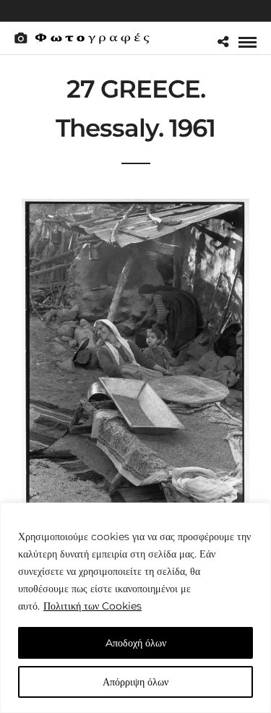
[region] (135, 608)
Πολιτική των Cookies (92, 605)
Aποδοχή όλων (136, 642)
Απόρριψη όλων (135, 681)
